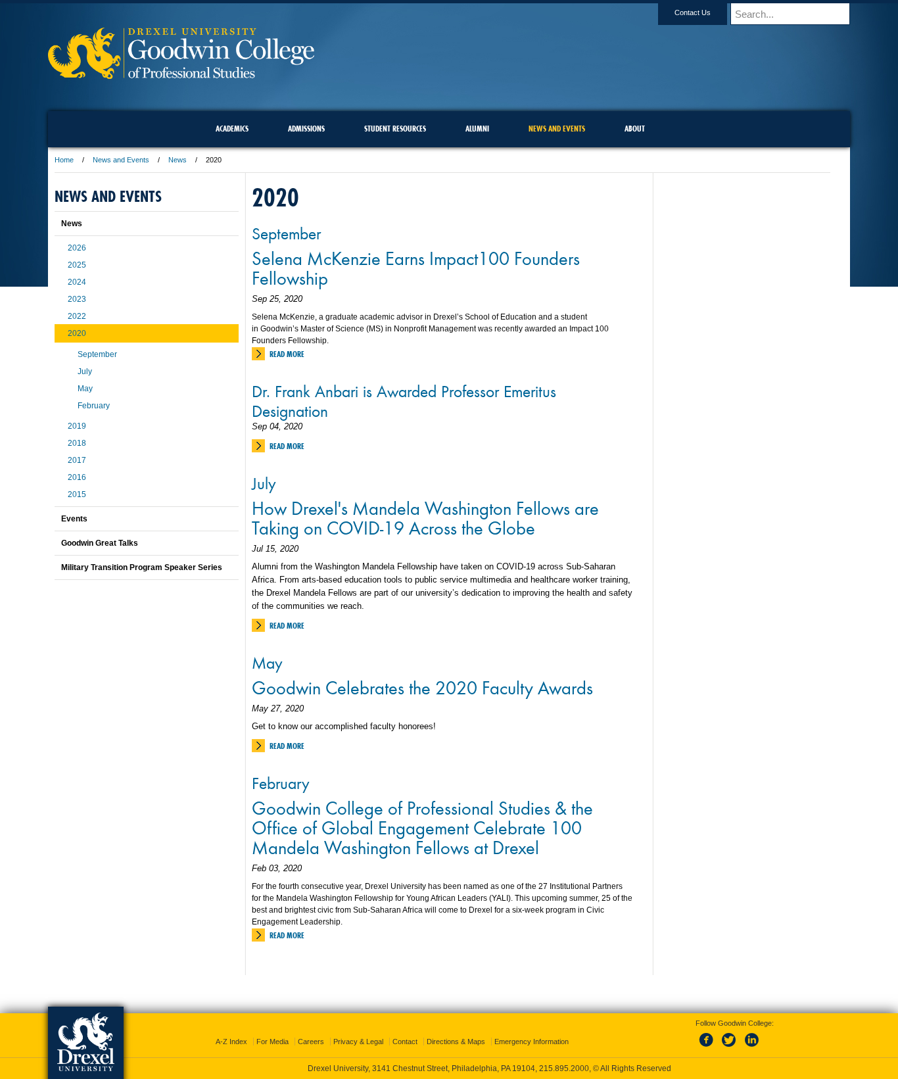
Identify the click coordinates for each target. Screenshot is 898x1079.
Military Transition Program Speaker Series (141, 567)
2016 (77, 477)
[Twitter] (730, 1047)
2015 (77, 494)
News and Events (121, 160)
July (264, 482)
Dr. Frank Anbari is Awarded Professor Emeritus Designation (404, 400)
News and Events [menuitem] (557, 128)
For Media (272, 1041)
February (281, 782)
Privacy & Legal (358, 1041)
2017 (77, 460)
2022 (77, 316)
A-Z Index (231, 1041)
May (267, 662)
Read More (287, 354)
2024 (77, 282)
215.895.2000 (564, 1068)
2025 (77, 265)
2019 (77, 426)
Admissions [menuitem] (306, 128)
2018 (77, 443)
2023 (77, 299)
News (177, 160)
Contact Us (692, 12)
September (286, 233)
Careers (311, 1041)
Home (64, 160)
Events (74, 518)
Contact (404, 1041)
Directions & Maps (456, 1041)
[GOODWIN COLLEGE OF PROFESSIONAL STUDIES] (181, 74)
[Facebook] (709, 1047)
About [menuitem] (635, 128)
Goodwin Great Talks (99, 543)
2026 (77, 247)
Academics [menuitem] (232, 128)
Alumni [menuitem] (477, 128)
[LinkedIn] (752, 1047)
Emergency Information (531, 1041)
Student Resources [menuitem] (395, 128)
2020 (77, 333)
